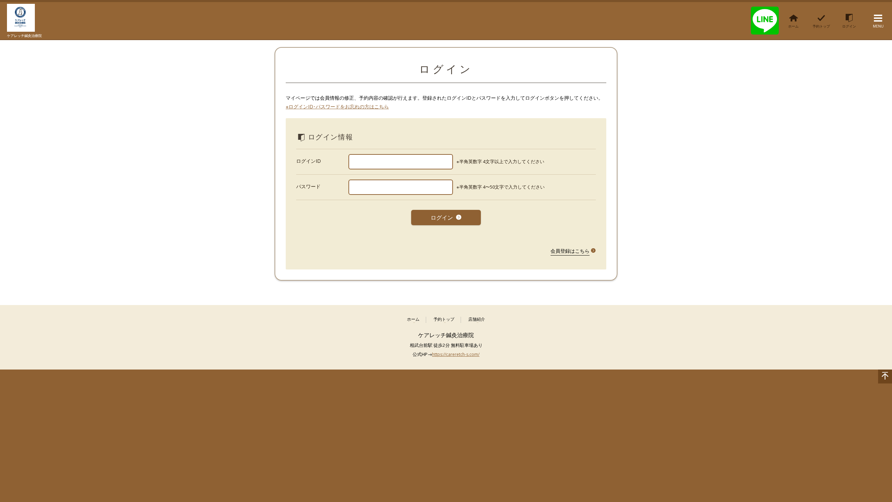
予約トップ (443, 319)
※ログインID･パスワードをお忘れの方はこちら (337, 106)
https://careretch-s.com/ (455, 354)
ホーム (413, 319)
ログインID (308, 161)
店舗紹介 (476, 319)
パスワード (308, 186)
